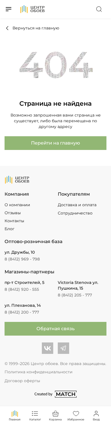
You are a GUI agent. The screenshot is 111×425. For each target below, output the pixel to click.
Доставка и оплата (77, 204)
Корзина (55, 419)
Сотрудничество (75, 213)
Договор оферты (22, 380)
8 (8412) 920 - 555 (22, 289)
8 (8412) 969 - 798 (22, 259)
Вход (96, 419)
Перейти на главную (55, 143)
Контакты (14, 220)
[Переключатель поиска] (99, 9)
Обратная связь (55, 328)
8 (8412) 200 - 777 (22, 312)
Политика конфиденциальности (39, 371)
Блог (10, 228)
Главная (14, 419)
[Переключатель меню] (9, 9)
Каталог (35, 419)
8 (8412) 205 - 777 (75, 295)
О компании (17, 204)
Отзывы (13, 212)
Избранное (76, 419)
